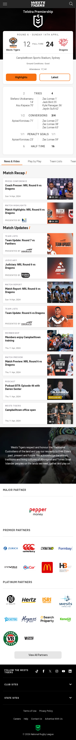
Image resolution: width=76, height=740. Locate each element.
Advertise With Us (54, 718)
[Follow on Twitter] (50, 671)
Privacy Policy (46, 710)
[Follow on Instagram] (56, 671)
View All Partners (38, 655)
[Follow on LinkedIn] (70, 671)
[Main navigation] (5, 4)
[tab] (11, 161)
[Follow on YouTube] (63, 671)
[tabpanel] (38, 296)
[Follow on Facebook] (43, 671)
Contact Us (36, 718)
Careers (17, 718)
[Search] (71, 4)
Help (26, 718)
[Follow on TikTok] (36, 671)
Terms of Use (29, 710)
